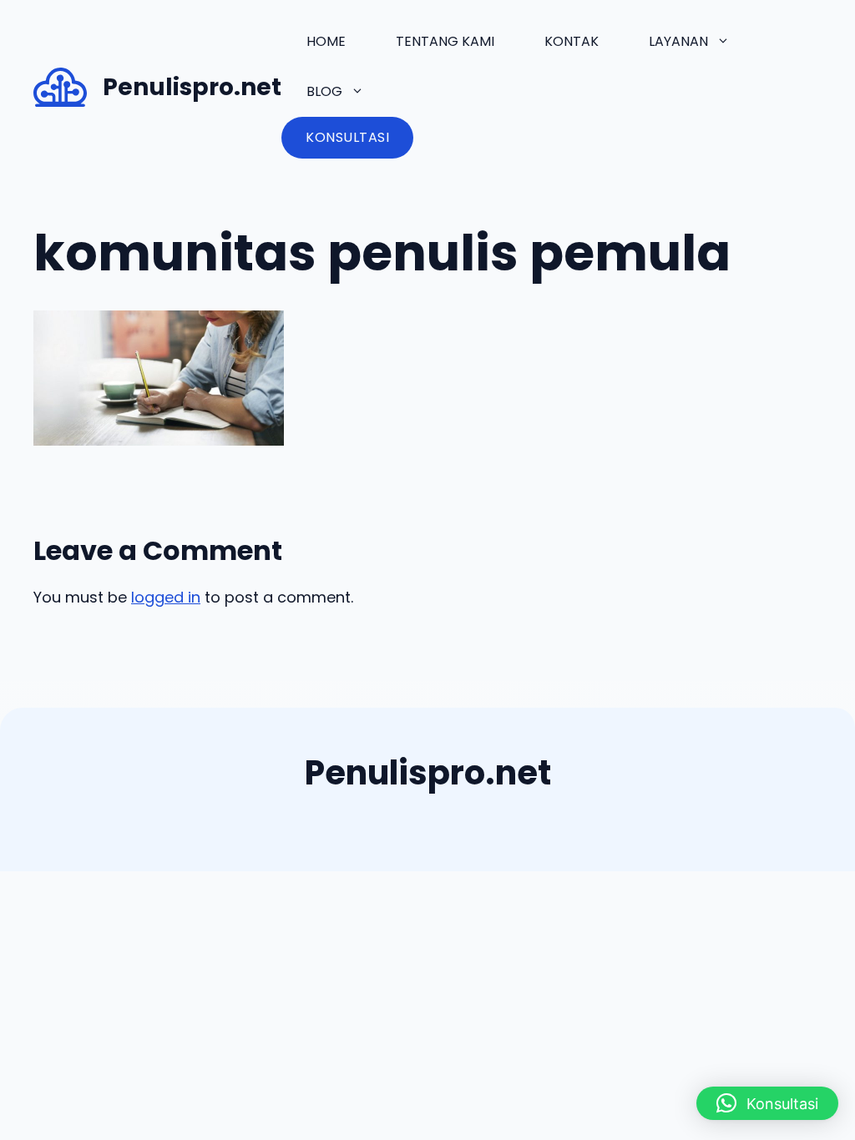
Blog (324, 91)
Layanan (678, 41)
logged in (165, 597)
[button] (767, 1103)
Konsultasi (347, 137)
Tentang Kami (445, 41)
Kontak (571, 41)
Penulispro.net (192, 87)
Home (326, 41)
